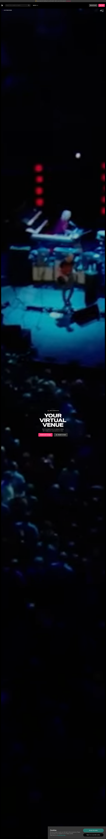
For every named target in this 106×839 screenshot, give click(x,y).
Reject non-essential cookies (93, 834)
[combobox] (18, 5)
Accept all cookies (93, 830)
